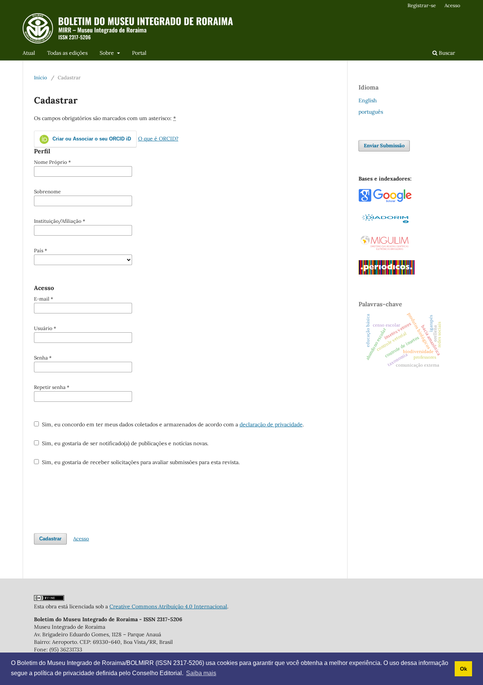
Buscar (446, 52)
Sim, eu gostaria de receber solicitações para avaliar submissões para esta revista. (140, 462)
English (367, 100)
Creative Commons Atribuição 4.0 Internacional (168, 606)
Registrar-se (422, 5)
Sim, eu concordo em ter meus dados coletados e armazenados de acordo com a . (172, 424)
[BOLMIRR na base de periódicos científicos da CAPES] (386, 272)
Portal (139, 52)
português (370, 111)
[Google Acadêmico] (385, 200)
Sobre (107, 52)
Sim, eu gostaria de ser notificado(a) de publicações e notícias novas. (124, 443)
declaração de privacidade (271, 424)
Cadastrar (50, 539)
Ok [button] (463, 669)
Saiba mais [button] (201, 673)
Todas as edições (67, 52)
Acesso (452, 5)
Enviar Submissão (384, 145)
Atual (29, 52)
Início (40, 77)
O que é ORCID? (158, 138)
